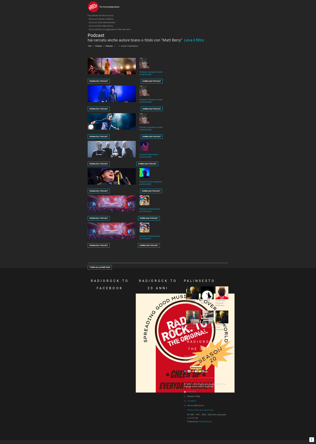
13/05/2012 (147, 211)
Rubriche (109, 46)
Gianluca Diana (154, 209)
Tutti (89, 46)
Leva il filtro (194, 40)
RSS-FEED (191, 392)
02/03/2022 (147, 102)
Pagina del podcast (98, 81)
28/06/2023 (147, 74)
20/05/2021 (147, 184)
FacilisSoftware (205, 421)
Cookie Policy (208, 410)
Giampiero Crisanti (155, 72)
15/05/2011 (147, 239)
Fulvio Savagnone (155, 182)
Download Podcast (151, 81)
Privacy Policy (193, 410)
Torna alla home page (99, 267)
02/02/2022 (147, 130)
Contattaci (191, 401)
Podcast (98, 46)
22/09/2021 (147, 157)
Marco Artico (153, 155)
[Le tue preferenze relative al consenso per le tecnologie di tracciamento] (311, 439)
